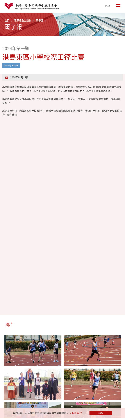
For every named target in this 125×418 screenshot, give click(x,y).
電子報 (39, 20)
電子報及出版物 (22, 20)
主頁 (7, 20)
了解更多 (74, 413)
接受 (100, 413)
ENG (107, 6)
